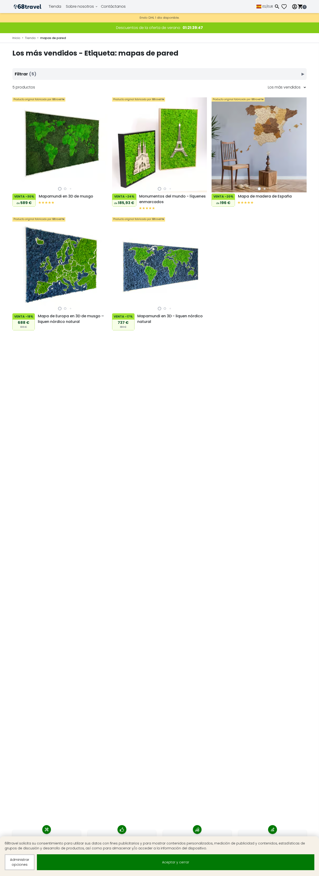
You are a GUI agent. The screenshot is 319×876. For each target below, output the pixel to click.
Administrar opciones (19, 862)
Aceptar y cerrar (175, 862)
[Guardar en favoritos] (17, 187)
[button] (60, 189)
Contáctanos (113, 6)
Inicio (16, 38)
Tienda (55, 6)
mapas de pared (53, 38)
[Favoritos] (286, 7)
